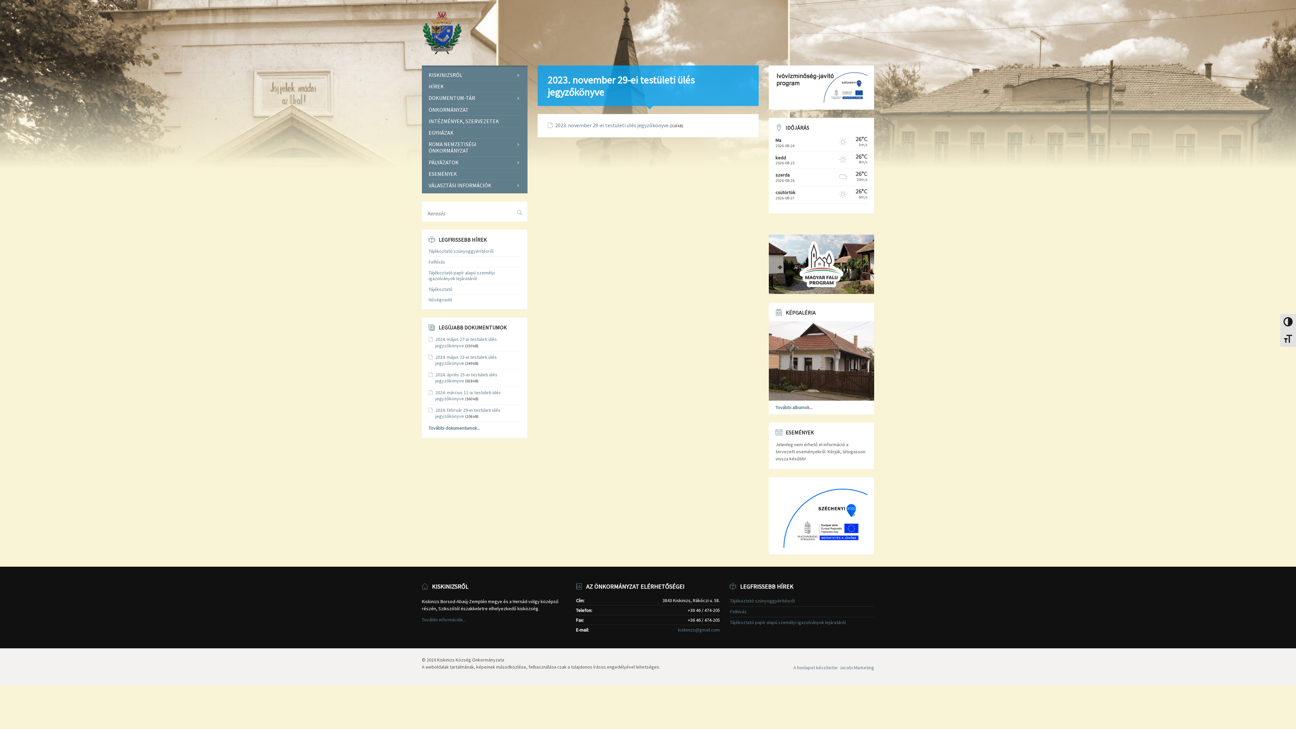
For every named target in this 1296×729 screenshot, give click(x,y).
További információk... (444, 620)
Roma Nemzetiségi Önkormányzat (453, 147)
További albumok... (794, 407)
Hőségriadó (440, 300)
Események (443, 173)
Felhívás (437, 262)
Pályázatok (444, 162)
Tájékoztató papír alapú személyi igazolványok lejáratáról (462, 275)
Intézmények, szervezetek (464, 121)
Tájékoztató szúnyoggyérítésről (461, 251)
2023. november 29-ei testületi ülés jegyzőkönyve (612, 125)
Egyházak (441, 132)
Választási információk (460, 185)
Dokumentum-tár (452, 97)
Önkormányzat (449, 109)
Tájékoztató (441, 289)
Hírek (436, 86)
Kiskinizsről (445, 75)
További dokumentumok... (454, 428)
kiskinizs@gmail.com (699, 630)
